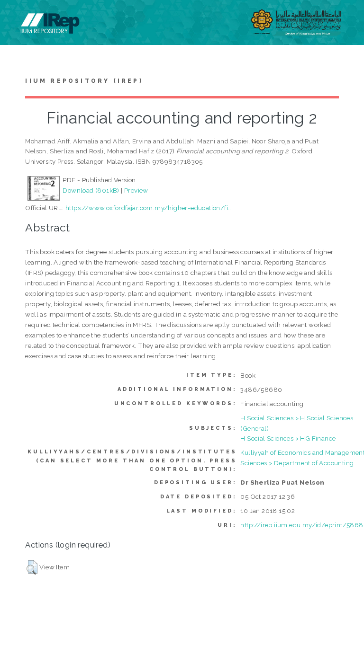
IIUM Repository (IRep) (84, 81)
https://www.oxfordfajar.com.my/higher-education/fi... (149, 208)
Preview (136, 190)
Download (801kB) (91, 190)
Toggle (17, 17)
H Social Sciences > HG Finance (288, 438)
